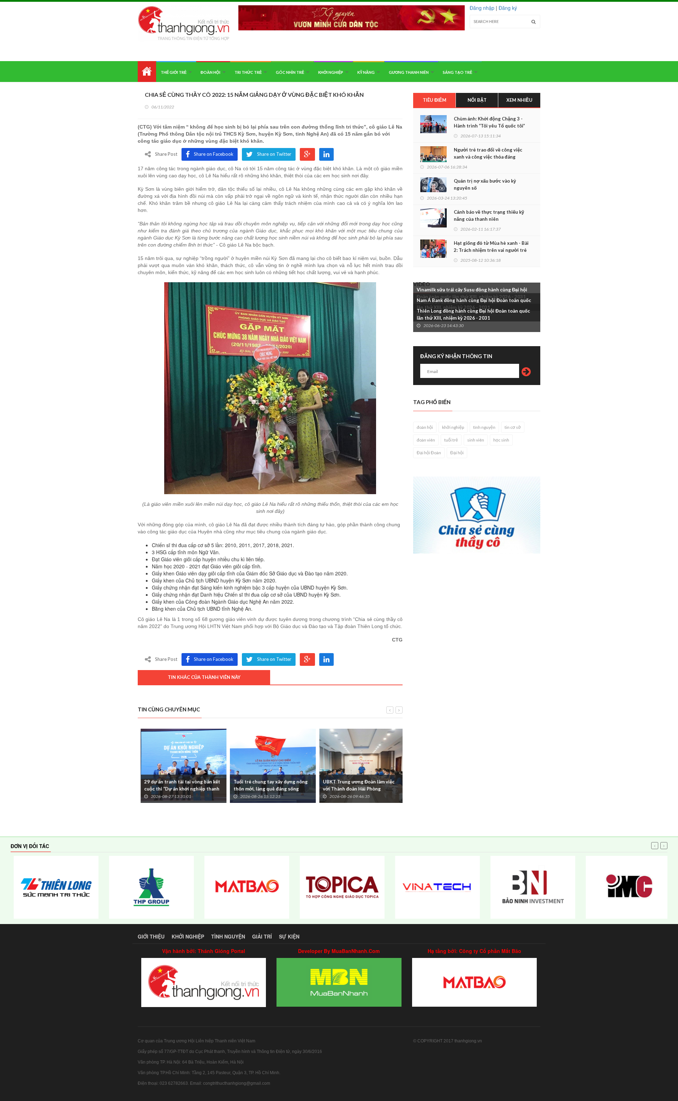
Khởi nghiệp (330, 72)
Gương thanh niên (409, 72)
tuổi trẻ (451, 440)
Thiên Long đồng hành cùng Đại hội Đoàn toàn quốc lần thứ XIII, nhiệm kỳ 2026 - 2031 (473, 314)
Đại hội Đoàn (429, 452)
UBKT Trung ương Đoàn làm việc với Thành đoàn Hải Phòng (356, 785)
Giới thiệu (151, 936)
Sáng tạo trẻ (457, 72)
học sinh (501, 440)
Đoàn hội (210, 72)
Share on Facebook (213, 154)
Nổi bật (477, 100)
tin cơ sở (513, 427)
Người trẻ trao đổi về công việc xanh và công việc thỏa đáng (488, 153)
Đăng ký (508, 7)
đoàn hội (425, 427)
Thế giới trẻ (173, 72)
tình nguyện (484, 427)
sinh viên (475, 440)
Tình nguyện (228, 936)
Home (147, 71)
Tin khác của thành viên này (204, 677)
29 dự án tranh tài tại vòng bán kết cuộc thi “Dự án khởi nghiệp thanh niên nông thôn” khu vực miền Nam (179, 789)
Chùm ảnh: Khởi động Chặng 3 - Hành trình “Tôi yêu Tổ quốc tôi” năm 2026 (489, 126)
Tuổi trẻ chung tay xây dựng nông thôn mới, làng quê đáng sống (268, 785)
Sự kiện (289, 936)
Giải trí (262, 936)
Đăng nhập (482, 7)
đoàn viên (426, 440)
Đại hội (457, 452)
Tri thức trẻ (248, 72)
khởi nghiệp (453, 427)
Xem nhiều (519, 100)
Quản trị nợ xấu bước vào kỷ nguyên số (485, 184)
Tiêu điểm (434, 100)
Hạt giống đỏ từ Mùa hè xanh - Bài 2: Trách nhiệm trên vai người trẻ (491, 246)
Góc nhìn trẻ (290, 72)
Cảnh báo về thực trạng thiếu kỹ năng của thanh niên (489, 215)
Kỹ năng (366, 72)
